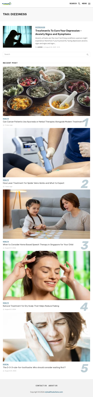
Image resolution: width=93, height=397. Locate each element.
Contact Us (41, 386)
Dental (6, 364)
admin (40, 47)
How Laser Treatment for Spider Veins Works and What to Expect (33, 183)
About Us (53, 386)
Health (6, 118)
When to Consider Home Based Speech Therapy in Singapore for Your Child (38, 244)
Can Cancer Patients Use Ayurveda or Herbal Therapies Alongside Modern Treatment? (43, 121)
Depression (40, 27)
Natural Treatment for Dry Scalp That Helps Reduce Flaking (31, 306)
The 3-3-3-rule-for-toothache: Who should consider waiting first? (34, 367)
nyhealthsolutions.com (54, 392)
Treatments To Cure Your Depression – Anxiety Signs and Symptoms (58, 32)
